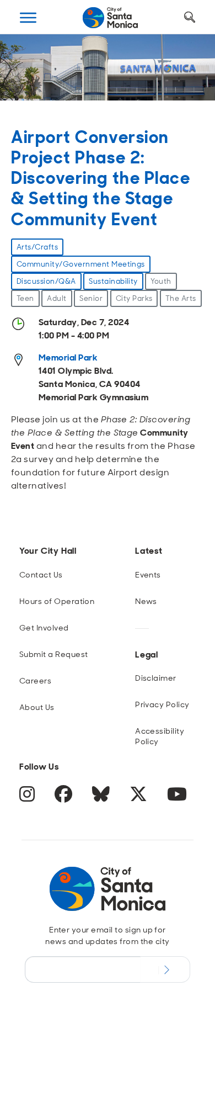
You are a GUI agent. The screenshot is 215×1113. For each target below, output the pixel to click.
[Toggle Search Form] (189, 17)
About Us (37, 707)
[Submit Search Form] (29, 72)
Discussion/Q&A (46, 281)
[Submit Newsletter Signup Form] (165, 969)
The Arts (180, 298)
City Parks (134, 298)
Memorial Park (68, 357)
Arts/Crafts (37, 247)
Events (148, 575)
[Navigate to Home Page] (110, 17)
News (146, 601)
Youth (160, 281)
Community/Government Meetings (81, 264)
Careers (35, 681)
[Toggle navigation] (28, 17)
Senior (91, 298)
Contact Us (41, 575)
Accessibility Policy (159, 736)
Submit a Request (53, 654)
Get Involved (44, 628)
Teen (25, 298)
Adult (56, 298)
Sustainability (113, 281)
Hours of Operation (57, 601)
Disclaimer (155, 678)
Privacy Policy (162, 704)
